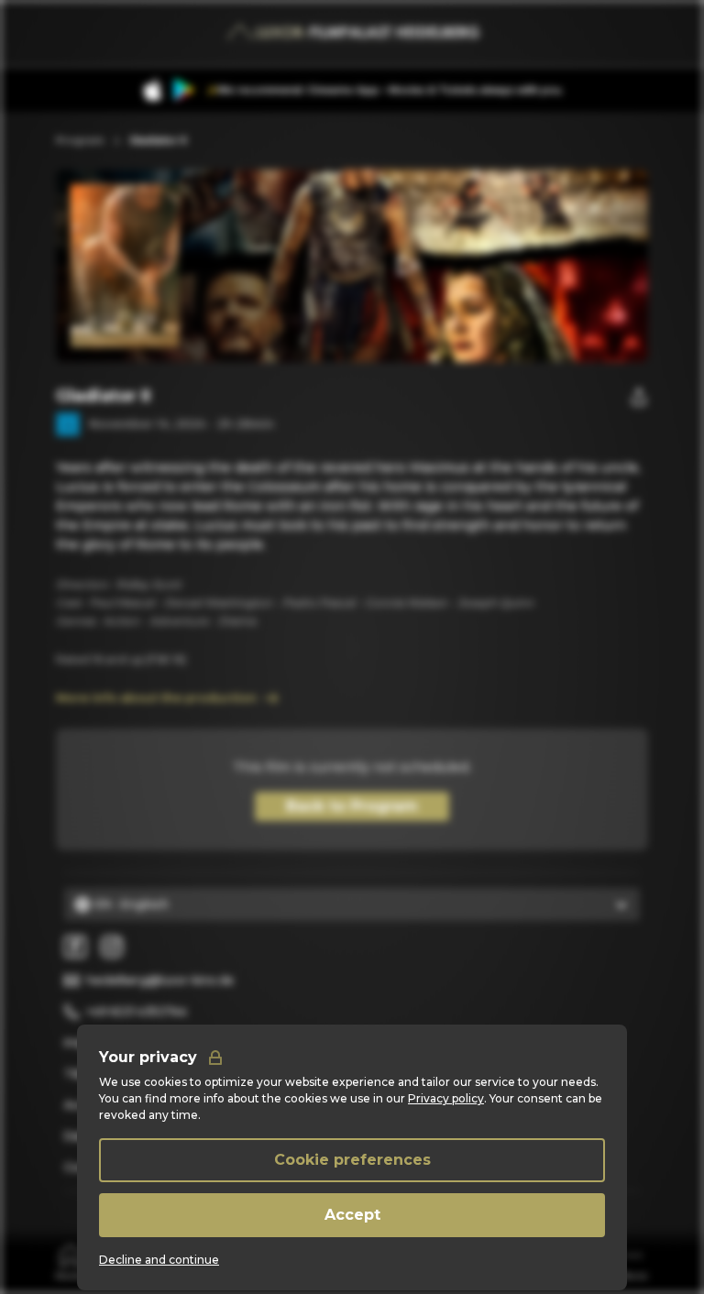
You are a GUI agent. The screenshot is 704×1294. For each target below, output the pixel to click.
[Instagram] (112, 947)
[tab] (70, 1261)
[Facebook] (75, 947)
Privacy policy (446, 1098)
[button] (406, 265)
